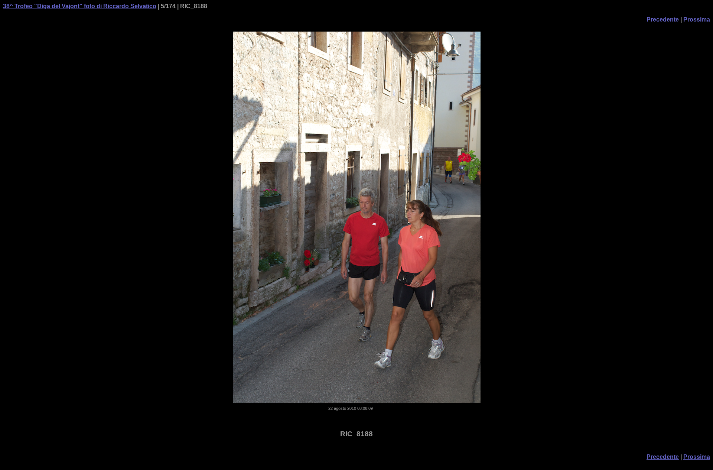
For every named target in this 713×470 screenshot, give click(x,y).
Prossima (696, 19)
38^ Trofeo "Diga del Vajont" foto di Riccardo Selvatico (79, 6)
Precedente (663, 19)
